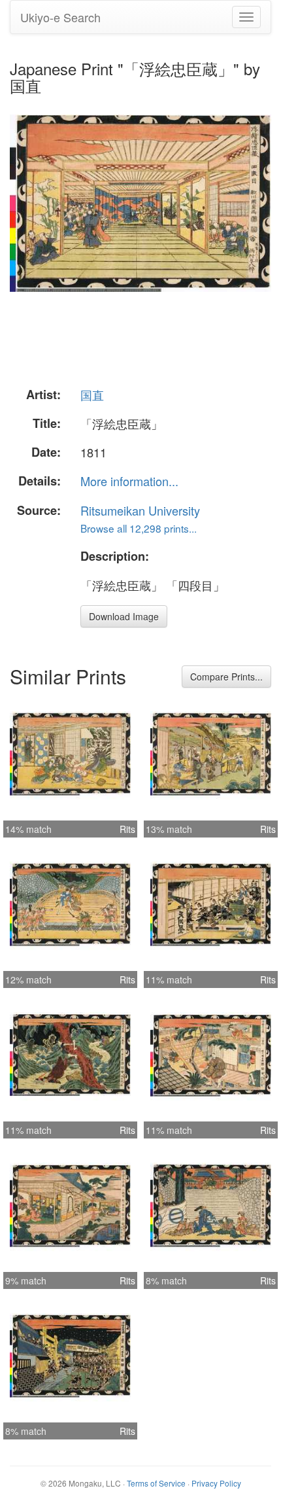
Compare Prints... (226, 676)
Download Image (124, 616)
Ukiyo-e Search (60, 17)
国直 (92, 394)
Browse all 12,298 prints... (138, 528)
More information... (129, 480)
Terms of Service (156, 1483)
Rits (127, 829)
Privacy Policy (216, 1483)
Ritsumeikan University (140, 510)
